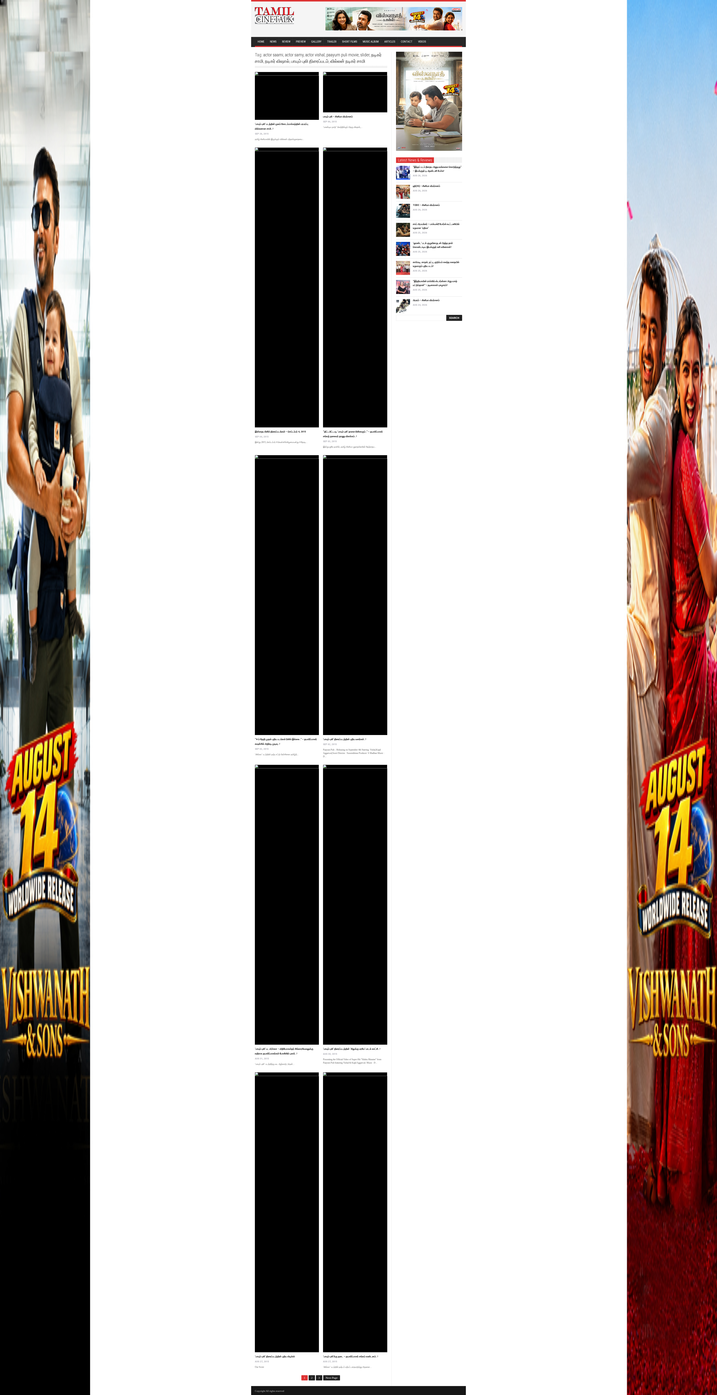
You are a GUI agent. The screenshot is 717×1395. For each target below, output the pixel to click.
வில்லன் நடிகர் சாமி (347, 61)
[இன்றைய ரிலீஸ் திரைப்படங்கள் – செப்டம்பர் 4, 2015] (287, 287)
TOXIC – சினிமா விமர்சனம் (426, 205)
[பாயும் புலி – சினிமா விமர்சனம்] (355, 92)
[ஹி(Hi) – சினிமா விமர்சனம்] (403, 192)
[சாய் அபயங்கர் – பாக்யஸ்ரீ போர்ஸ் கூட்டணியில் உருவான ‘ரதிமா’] (403, 230)
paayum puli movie (342, 54)
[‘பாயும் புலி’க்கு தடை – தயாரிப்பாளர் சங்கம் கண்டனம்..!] (355, 1212)
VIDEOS (422, 41)
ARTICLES (389, 41)
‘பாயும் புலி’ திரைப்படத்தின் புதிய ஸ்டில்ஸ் (275, 1356)
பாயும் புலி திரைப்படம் (310, 61)
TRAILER (331, 41)
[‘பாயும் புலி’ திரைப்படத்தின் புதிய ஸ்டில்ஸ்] (287, 1212)
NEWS (273, 41)
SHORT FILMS (349, 41)
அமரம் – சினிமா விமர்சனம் (426, 300)
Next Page (332, 1377)
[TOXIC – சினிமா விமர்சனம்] (403, 211)
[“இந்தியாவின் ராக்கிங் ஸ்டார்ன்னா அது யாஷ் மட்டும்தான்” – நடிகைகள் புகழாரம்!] (403, 287)
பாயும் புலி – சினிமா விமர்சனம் (338, 116)
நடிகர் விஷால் (277, 61)
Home (261, 41)
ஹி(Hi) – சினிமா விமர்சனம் (426, 186)
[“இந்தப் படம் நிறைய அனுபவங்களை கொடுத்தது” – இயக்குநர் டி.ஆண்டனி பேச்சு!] (403, 173)
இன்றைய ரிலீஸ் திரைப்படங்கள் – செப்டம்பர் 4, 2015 (280, 431)
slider (365, 54)
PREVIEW (301, 41)
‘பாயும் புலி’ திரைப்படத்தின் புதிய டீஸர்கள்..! (344, 739)
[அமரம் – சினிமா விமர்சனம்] (403, 306)
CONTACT (406, 41)
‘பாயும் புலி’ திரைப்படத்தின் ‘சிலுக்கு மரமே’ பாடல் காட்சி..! (351, 1048)
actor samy (294, 54)
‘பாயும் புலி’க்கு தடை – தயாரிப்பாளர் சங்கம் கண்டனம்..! (350, 1356)
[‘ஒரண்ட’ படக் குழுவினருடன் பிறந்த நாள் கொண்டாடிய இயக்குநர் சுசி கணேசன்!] (403, 249)
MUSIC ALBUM (371, 41)
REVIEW (286, 41)
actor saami (273, 54)
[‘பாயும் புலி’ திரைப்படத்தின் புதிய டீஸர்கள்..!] (355, 595)
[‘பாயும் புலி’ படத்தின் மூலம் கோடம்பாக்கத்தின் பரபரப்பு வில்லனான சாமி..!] (287, 96)
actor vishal (315, 54)
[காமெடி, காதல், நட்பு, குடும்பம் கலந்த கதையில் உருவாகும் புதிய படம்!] (403, 268)
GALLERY (316, 41)
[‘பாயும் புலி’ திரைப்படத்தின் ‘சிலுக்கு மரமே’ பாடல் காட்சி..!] (355, 905)
